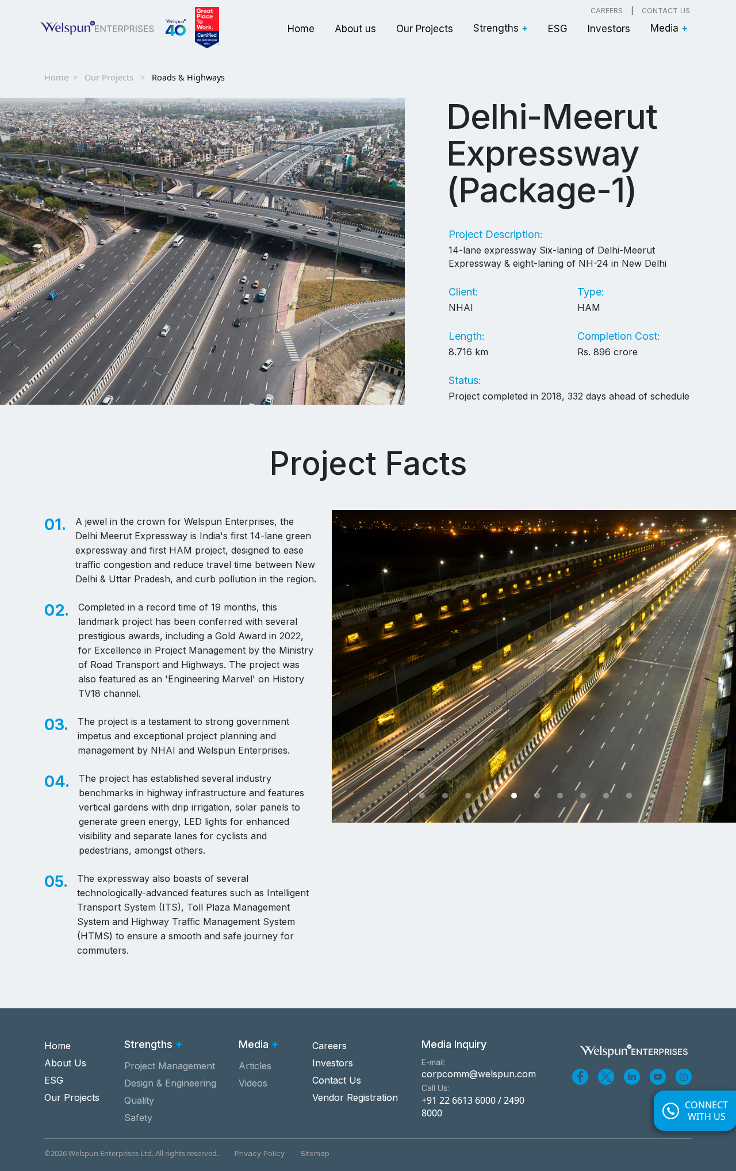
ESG (558, 28)
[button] (422, 795)
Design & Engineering (170, 1083)
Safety (138, 1117)
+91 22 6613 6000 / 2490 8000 (472, 1106)
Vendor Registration (355, 1097)
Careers (607, 10)
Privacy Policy (260, 1153)
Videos (253, 1083)
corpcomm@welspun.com (478, 1074)
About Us (65, 1063)
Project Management (169, 1066)
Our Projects (424, 28)
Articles (255, 1066)
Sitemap (315, 1153)
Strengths (500, 28)
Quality (139, 1100)
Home (301, 28)
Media (669, 28)
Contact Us (666, 10)
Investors (609, 28)
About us (355, 28)
